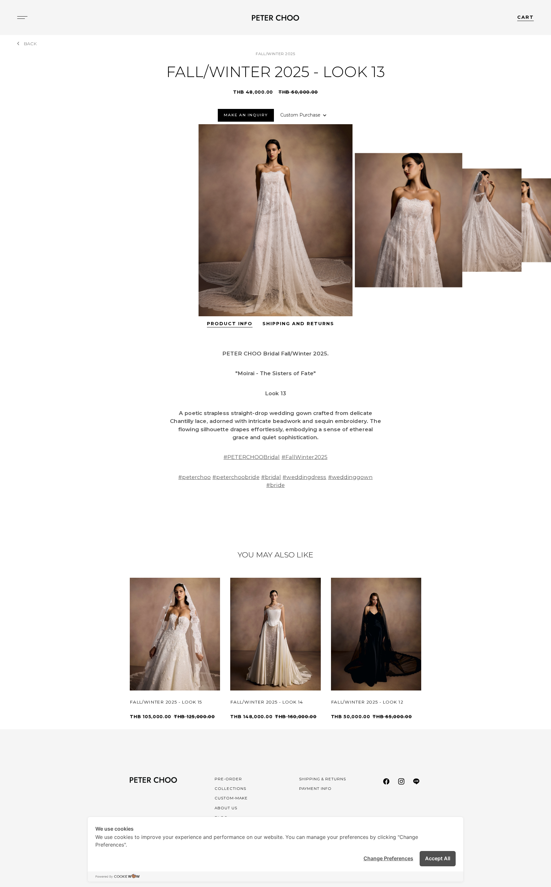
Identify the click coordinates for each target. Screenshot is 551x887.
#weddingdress (304, 477)
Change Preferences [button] (388, 858)
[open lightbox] (276, 220)
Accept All (437, 858)
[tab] (230, 323)
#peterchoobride (235, 477)
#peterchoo (194, 477)
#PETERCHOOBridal (252, 457)
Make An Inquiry (246, 115)
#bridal (271, 477)
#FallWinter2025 (304, 457)
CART (525, 17)
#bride (275, 485)
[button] (303, 115)
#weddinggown (350, 477)
